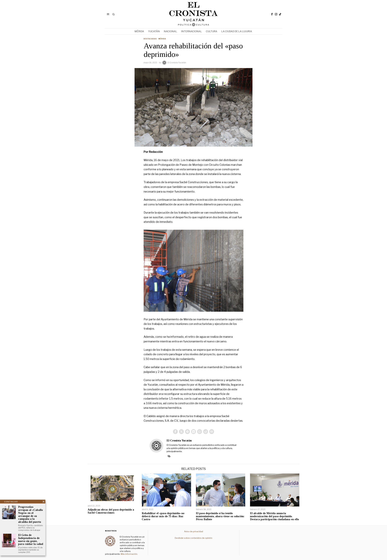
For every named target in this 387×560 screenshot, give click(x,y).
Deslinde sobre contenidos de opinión (193, 538)
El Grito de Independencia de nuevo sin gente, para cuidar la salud (30, 539)
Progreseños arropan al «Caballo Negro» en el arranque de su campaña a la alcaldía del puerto (30, 514)
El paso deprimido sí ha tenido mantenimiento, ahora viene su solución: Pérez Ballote (220, 516)
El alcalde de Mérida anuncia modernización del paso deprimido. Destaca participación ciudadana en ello (274, 516)
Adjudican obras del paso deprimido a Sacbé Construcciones (111, 511)
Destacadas (150, 39)
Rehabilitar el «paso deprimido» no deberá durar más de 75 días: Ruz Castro (163, 516)
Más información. (129, 554)
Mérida (162, 39)
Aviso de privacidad (193, 531)
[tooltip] (272, 14)
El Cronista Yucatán (177, 62)
